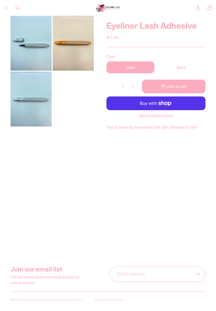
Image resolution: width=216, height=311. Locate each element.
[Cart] (209, 8)
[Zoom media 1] (31, 43)
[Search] (17, 8)
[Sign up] (197, 274)
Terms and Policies (108, 300)
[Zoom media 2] (73, 43)
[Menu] (6, 8)
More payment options (156, 115)
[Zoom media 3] (31, 99)
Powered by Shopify (68, 300)
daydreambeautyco (37, 300)
